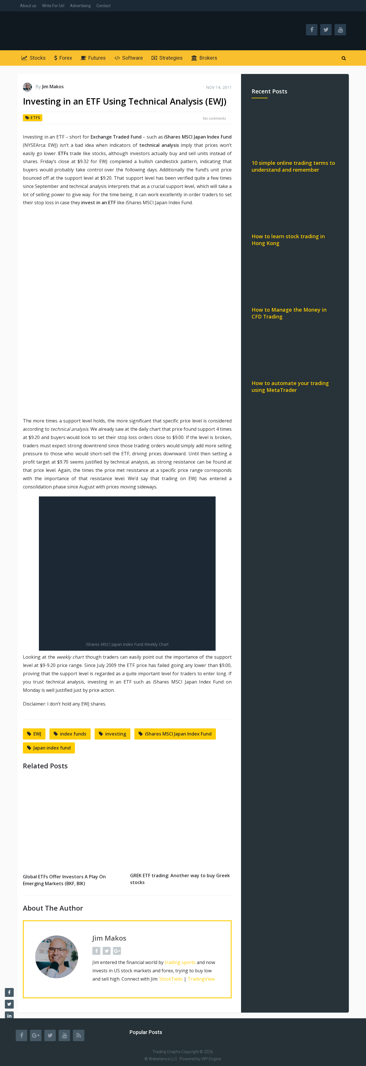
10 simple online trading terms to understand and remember (293, 166)
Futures (96, 58)
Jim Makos (53, 86)
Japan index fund (52, 748)
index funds (73, 734)
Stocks (37, 58)
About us (28, 5)
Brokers (207, 58)
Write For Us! (53, 5)
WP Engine (211, 1059)
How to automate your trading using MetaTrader (290, 386)
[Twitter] (50, 1035)
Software (132, 58)
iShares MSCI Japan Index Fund (178, 734)
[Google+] (35, 1035)
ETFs (35, 117)
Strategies (170, 58)
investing (115, 734)
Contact (103, 5)
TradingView (201, 979)
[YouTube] (64, 1035)
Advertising (80, 5)
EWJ (37, 734)
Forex (65, 58)
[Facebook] (21, 1035)
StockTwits (171, 979)
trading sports (180, 962)
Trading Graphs (166, 1051)
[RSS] (78, 1035)
